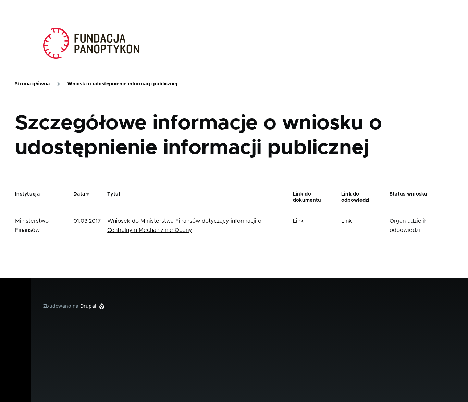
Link (298, 221)
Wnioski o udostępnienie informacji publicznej (122, 83)
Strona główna (32, 83)
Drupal (88, 306)
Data (81, 194)
